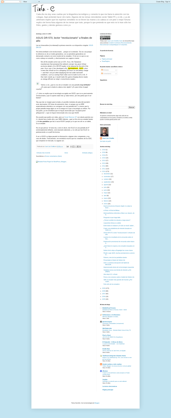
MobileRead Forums (109, 308)
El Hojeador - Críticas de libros (112, 342)
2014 (104, 160)
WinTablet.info (107, 328)
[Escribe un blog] (73, 146)
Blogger (96, 403)
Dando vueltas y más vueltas (112, 364)
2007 (104, 294)
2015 (104, 158)
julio (105, 187)
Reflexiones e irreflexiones (111, 315)
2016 (104, 155)
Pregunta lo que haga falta (112, 217)
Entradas (106, 70)
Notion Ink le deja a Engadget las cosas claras (118, 250)
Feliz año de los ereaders (112, 284)
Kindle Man (106, 349)
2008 (104, 291)
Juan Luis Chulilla (108, 138)
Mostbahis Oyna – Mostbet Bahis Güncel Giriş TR (116, 330)
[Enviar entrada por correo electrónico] (67, 146)
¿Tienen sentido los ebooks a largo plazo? (117, 220)
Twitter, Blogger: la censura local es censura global (116, 366)
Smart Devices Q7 (70, 117)
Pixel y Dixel (106, 335)
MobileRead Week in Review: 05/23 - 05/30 (114, 309)
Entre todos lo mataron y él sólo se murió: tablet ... (119, 225)
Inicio (66, 153)
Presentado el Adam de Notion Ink (114, 260)
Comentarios (107, 73)
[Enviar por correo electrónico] (71, 146)
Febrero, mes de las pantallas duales (115, 257)
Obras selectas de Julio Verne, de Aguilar (114, 350)
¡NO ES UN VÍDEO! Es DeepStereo (112, 337)
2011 (104, 169)
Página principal (107, 59)
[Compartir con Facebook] (78, 146)
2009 (104, 288)
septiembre (107, 182)
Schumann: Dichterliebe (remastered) (113, 323)
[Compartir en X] (75, 146)
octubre (106, 179)
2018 (104, 152)
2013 (104, 163)
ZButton (105, 371)
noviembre (107, 176)
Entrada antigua (87, 153)
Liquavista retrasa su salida (112, 223)
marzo (106, 198)
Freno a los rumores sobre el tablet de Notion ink (119, 277)
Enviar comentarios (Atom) (53, 156)
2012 (104, 166)
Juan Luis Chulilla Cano (114, 41)
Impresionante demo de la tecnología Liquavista (119, 267)
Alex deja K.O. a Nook (110, 274)
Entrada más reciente (43, 153)
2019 (104, 150)
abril (105, 195)
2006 (104, 296)
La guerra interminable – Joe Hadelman (113, 343)
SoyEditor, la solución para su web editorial (114, 381)
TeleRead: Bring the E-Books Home (114, 356)
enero (106, 204)
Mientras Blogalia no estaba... (110, 316)
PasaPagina (106, 61)
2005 (104, 299)
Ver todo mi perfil (105, 141)
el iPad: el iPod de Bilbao (111, 210)
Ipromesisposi (107, 322)
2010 (104, 171)
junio (105, 190)
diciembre (107, 174)
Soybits (104, 379)
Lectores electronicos (109, 386)
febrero (106, 201)
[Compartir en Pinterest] (80, 146)
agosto (106, 184)
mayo (106, 193)
